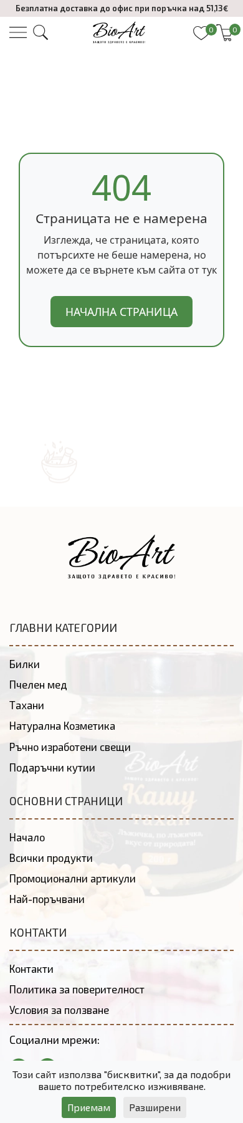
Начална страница (121, 311)
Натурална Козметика (62, 725)
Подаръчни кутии (52, 767)
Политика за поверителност (77, 989)
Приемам (88, 1107)
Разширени (155, 1107)
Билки (24, 663)
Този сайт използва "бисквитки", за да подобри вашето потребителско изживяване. (121, 1080)
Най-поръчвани (47, 898)
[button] (40, 32)
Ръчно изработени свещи (70, 746)
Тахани (26, 705)
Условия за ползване (59, 1009)
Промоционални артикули (72, 878)
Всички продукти (51, 857)
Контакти (31, 968)
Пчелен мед (38, 684)
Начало (27, 837)
